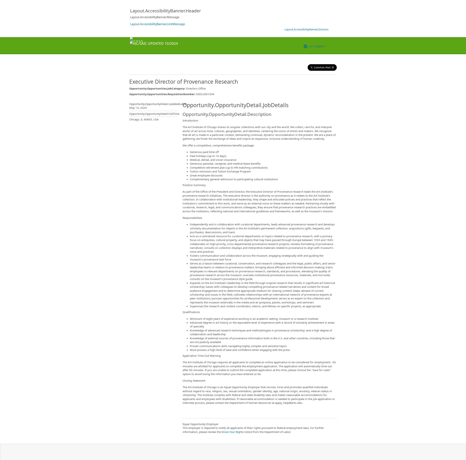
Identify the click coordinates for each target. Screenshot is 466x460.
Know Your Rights (233, 432)
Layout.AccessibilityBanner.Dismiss (306, 29)
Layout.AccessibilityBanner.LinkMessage (157, 24)
